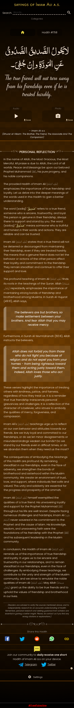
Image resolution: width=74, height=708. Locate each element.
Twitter (52, 664)
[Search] (69, 13)
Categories (37, 18)
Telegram (31, 664)
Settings (35, 677)
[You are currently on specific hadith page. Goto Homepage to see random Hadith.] (22, 32)
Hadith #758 (49, 32)
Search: (7, 13)
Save (28, 120)
